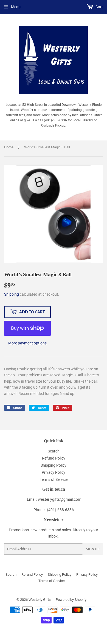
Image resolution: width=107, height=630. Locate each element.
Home (8, 147)
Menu (16, 7)
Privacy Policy (53, 472)
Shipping (11, 294)
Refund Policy (53, 458)
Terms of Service (53, 479)
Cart (99, 7)
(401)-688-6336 (60, 510)
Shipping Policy (53, 465)
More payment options (27, 343)
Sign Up (92, 549)
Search (54, 451)
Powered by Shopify (71, 600)
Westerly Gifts (40, 600)
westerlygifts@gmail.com (59, 499)
